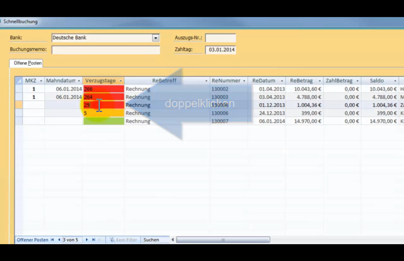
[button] (5, 257)
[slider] (202, 251)
